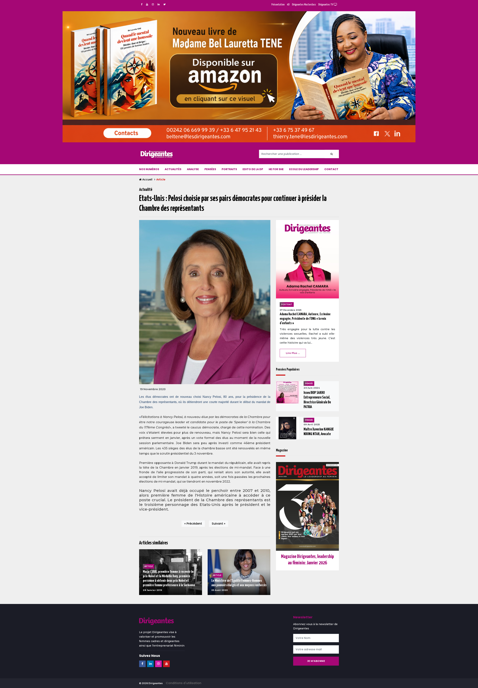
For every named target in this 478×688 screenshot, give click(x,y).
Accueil (147, 179)
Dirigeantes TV (326, 4)
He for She (276, 169)
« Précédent (193, 523)
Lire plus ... (293, 352)
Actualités (173, 169)
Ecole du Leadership (304, 169)
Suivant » (218, 523)
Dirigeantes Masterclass (304, 4)
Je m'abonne (316, 661)
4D (288, 4)
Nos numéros (149, 169)
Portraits (229, 169)
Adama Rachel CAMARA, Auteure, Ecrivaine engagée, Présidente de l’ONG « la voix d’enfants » (305, 318)
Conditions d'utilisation (183, 683)
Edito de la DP (253, 169)
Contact (331, 169)
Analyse (193, 169)
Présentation (278, 4)
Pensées (210, 169)
